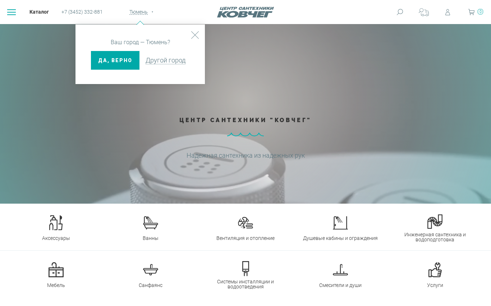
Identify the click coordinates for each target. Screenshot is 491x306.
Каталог (39, 12)
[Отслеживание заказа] (424, 12)
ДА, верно (115, 60)
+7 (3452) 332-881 (82, 12)
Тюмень (138, 12)
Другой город (165, 60)
